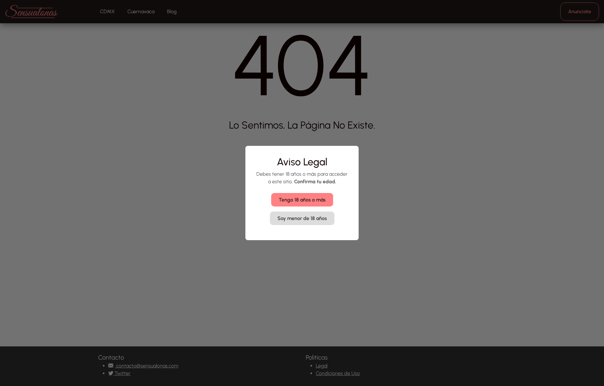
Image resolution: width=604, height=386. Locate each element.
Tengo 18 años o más (302, 200)
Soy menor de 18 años (302, 218)
